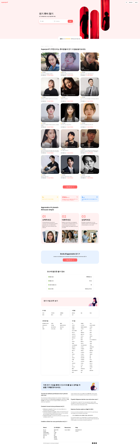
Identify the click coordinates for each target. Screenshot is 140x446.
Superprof (42, 46)
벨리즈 (82, 339)
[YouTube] (96, 443)
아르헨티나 (73, 348)
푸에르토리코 (83, 368)
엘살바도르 (91, 350)
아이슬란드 (82, 348)
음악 (54, 435)
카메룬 (73, 359)
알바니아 (73, 350)
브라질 (91, 341)
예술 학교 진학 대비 (63, 325)
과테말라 (82, 323)
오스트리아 (82, 352)
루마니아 (73, 332)
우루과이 (73, 354)
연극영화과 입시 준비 (45, 323)
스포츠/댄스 (55, 439)
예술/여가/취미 (47, 46)
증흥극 (61, 323)
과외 (54, 431)
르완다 (91, 332)
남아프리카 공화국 (92, 325)
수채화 (43, 328)
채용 (44, 437)
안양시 (43, 314)
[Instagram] (94, 443)
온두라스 (91, 352)
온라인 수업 (45, 435)
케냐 (72, 361)
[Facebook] (92, 443)
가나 (72, 323)
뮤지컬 (52, 323)
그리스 (91, 323)
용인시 (52, 314)
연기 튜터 (51, 46)
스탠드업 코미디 (44, 325)
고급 (72, 314)
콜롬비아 (91, 361)
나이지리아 (82, 325)
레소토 (91, 330)
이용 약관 (44, 431)
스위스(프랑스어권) (84, 345)
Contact (76, 431)
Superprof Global (46, 433)
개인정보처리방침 (45, 432)
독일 (81, 330)
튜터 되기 (130, 2)
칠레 (90, 357)
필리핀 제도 (91, 370)
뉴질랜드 (73, 328)
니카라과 (82, 328)
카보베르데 (82, 359)
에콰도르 (82, 350)
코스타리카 (82, 361)
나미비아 (73, 325)
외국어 (55, 433)
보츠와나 (73, 341)
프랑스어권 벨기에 (74, 370)
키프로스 (82, 363)
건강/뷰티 (55, 436)
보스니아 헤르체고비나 (93, 339)
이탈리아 (91, 354)
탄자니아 (91, 363)
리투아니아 (73, 334)
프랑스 (91, 368)
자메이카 (73, 357)
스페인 (91, 345)
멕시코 (91, 334)
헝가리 (73, 372)
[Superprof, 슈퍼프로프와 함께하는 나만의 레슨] (4, 2)
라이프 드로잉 (53, 328)
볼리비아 (82, 341)
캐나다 (91, 359)
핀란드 (82, 370)
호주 (81, 372)
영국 (72, 352)
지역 (44, 436)
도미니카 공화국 (74, 330)
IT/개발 (55, 432)
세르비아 (82, 343)
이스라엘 (82, 354)
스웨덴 (91, 343)
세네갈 (73, 343)
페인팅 (61, 328)
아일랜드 (91, 348)
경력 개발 (55, 437)
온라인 (61, 314)
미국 (72, 339)
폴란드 (73, 368)
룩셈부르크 (82, 332)
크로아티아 (73, 363)
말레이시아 (82, 334)
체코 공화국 (82, 357)
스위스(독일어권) (74, 345)
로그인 (136, 2)
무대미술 (52, 325)
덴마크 (91, 328)
